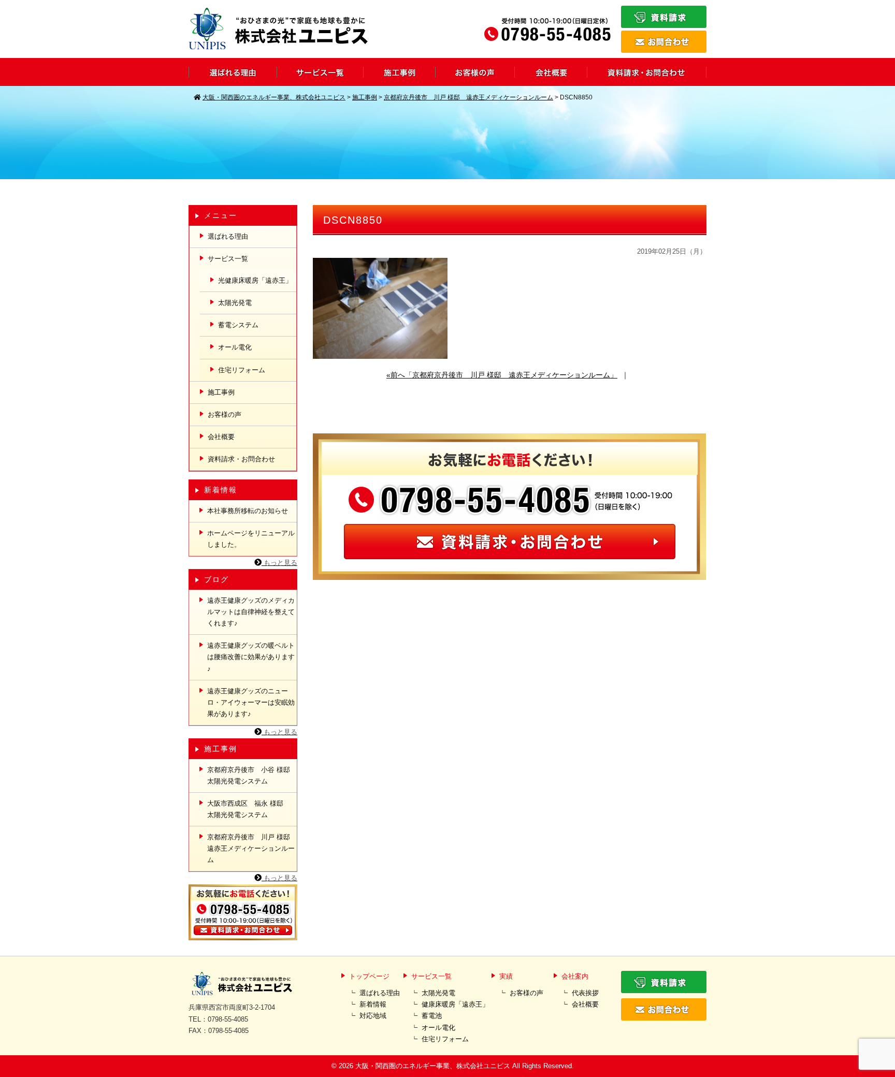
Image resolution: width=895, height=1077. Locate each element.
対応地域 (372, 1016)
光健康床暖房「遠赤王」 (255, 280)
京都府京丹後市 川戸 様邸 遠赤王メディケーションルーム (252, 848)
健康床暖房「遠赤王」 (455, 1004)
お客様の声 (224, 414)
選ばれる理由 (228, 236)
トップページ (369, 976)
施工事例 (221, 392)
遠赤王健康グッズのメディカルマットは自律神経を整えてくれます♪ (251, 611)
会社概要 (221, 437)
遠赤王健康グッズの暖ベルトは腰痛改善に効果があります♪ (251, 657)
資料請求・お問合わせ (241, 459)
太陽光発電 (235, 303)
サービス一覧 (431, 976)
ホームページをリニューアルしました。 (251, 538)
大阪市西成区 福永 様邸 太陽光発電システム (248, 809)
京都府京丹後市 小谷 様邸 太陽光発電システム (252, 775)
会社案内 (574, 976)
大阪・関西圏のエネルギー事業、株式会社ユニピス (432, 1066)
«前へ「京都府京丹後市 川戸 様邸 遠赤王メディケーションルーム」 (501, 375)
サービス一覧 (228, 259)
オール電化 (235, 347)
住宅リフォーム (241, 370)
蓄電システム (238, 325)
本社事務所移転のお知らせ (247, 511)
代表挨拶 (585, 993)
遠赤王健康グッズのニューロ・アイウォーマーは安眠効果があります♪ (251, 702)
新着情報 (372, 1004)
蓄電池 (432, 1016)
